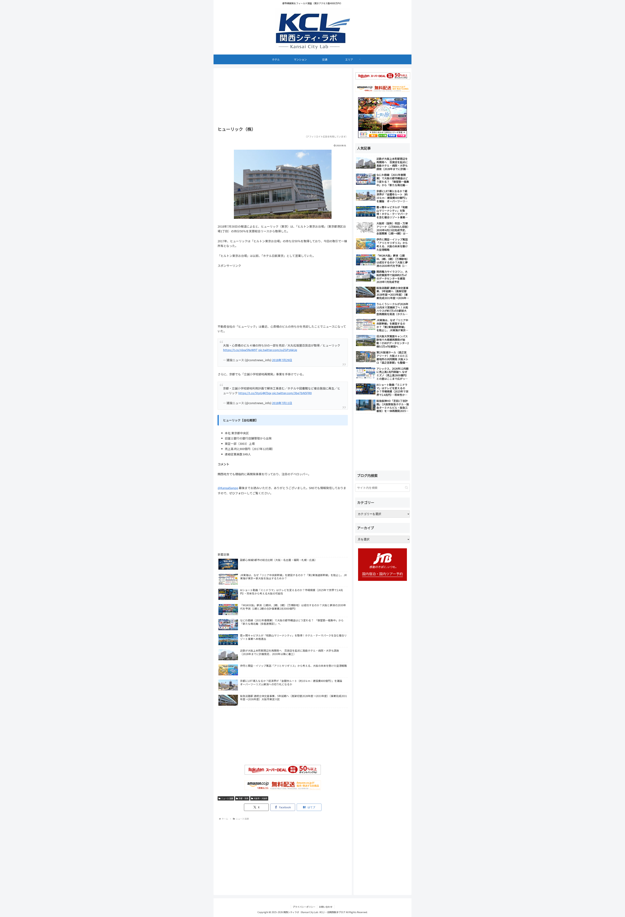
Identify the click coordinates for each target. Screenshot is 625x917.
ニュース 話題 (227, 798)
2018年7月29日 (282, 360)
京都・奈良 (243, 798)
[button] (406, 487)
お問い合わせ (326, 906)
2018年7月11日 (282, 403)
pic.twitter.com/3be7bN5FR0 (292, 393)
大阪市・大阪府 (260, 798)
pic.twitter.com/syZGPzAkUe (277, 350)
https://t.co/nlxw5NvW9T (240, 350)
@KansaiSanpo (228, 488)
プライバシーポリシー (304, 906)
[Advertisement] (283, 98)
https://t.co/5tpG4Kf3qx (254, 393)
